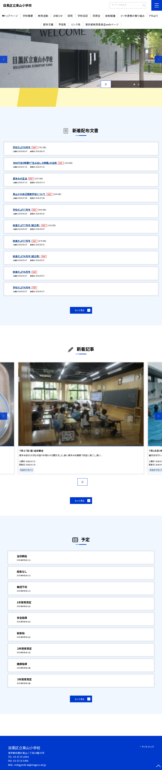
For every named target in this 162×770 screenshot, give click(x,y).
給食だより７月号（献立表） (26, 225)
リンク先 (75, 24)
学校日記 (83, 16)
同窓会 (96, 16)
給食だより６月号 (22, 271)
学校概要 (28, 16)
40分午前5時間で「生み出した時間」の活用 (35, 162)
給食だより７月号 (22, 240)
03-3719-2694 (21, 756)
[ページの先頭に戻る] (158, 766)
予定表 (62, 24)
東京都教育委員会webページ (102, 24)
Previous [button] (3, 59)
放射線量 (110, 16)
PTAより (153, 16)
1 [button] (134, 84)
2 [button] (138, 84)
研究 (70, 16)
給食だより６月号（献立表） (26, 256)
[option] (81, 58)
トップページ (11, 16)
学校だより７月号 (22, 209)
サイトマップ (148, 746)
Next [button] (158, 59)
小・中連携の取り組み (133, 16)
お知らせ (58, 16)
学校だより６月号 (22, 287)
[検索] (142, 5)
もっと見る (80, 310)
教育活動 (43, 16)
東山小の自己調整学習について (29, 194)
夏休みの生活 (20, 178)
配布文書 (48, 24)
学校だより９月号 (22, 147)
